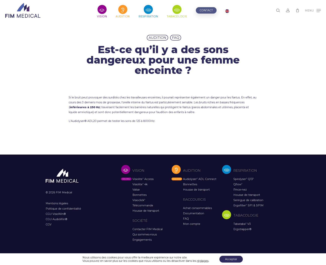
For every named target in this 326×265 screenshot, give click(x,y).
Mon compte (191, 224)
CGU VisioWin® (56, 214)
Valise (136, 189)
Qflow (237, 184)
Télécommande (142, 205)
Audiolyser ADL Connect (199, 179)
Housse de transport (145, 210)
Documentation (193, 213)
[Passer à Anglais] (227, 11)
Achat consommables (197, 208)
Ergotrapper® (242, 229)
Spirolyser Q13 (243, 179)
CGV (49, 224)
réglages (202, 261)
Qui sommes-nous (144, 234)
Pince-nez (240, 189)
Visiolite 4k (140, 184)
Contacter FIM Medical (147, 229)
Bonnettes (139, 195)
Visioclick (138, 200)
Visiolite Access (143, 179)
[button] (313, 10)
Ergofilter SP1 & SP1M (248, 205)
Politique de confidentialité (63, 208)
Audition (157, 38)
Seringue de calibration (248, 200)
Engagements (142, 239)
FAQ (175, 38)
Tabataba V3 (242, 224)
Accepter (231, 259)
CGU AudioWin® (56, 219)
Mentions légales (57, 203)
